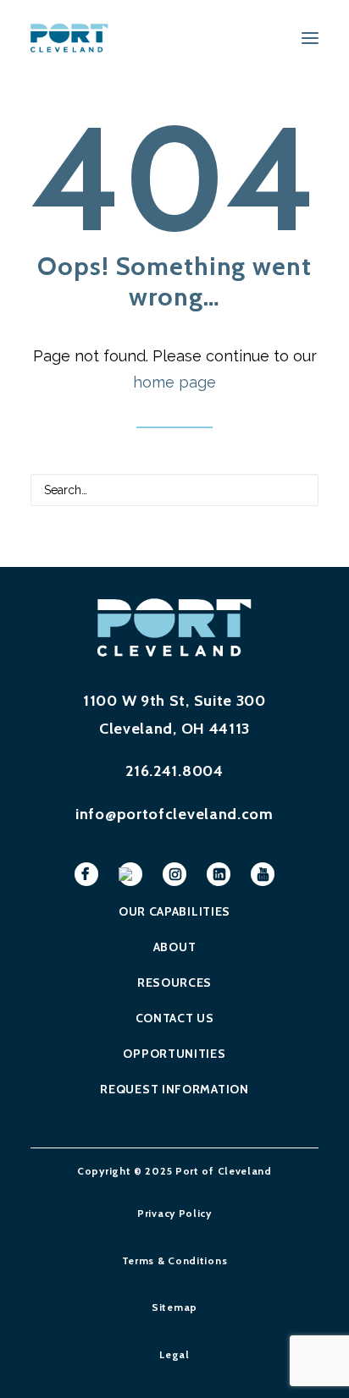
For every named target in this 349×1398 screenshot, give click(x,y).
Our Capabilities (174, 911)
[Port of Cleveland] (74, 37)
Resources (174, 982)
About (175, 947)
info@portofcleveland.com (174, 814)
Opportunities (174, 1053)
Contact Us (175, 1018)
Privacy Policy (174, 1213)
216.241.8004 (174, 771)
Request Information (174, 1089)
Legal (174, 1354)
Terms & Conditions (175, 1260)
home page (174, 382)
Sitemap (174, 1307)
